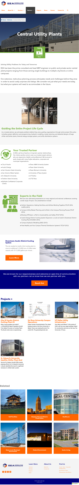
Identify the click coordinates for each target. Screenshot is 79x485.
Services (20, 10)
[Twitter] (5, 472)
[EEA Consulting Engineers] (13, 3)
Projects (39, 10)
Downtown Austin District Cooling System (19, 242)
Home (3, 10)
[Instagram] (8, 472)
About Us (10, 10)
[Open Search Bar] (67, 10)
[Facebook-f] (3, 472)
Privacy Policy (39, 482)
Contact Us (61, 10)
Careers (52, 10)
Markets (29, 10)
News (45, 10)
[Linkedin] (10, 472)
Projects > (6, 298)
